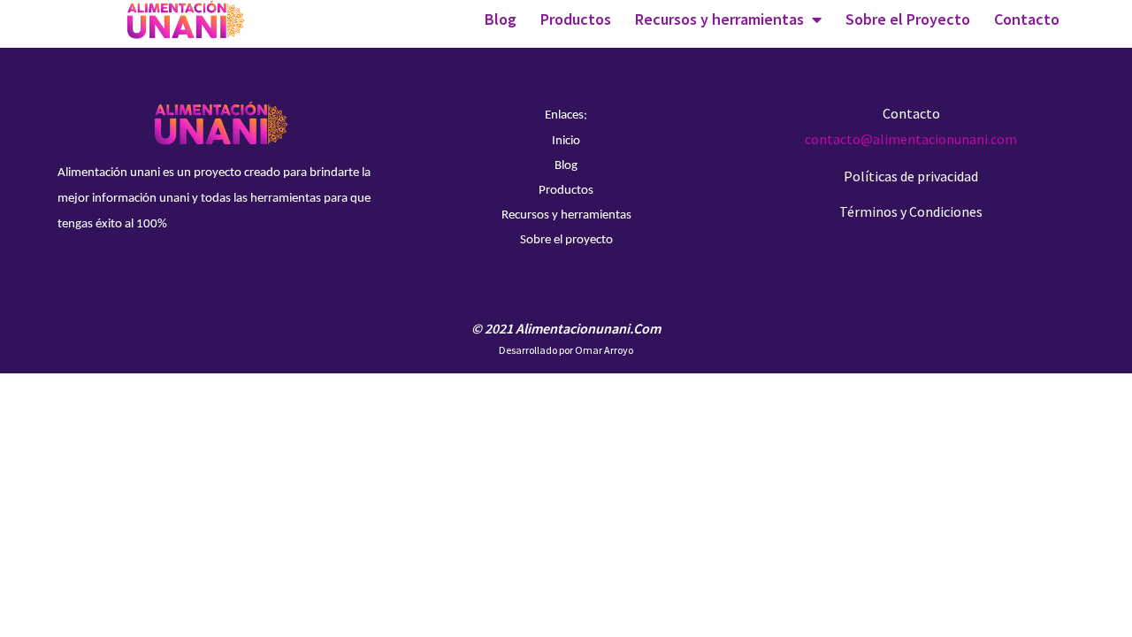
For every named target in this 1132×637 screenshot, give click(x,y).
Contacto (1026, 19)
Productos (575, 19)
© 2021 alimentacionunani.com (566, 328)
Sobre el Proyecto (907, 19)
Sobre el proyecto (566, 240)
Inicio (566, 141)
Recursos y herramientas (719, 19)
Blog (500, 19)
